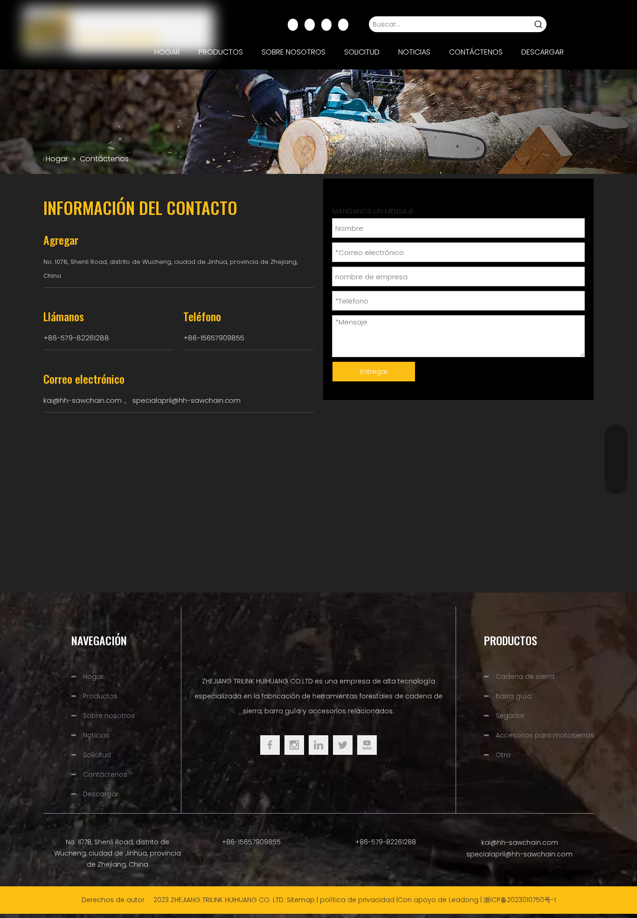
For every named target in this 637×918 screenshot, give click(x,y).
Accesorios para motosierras (545, 735)
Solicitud (97, 754)
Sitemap (301, 899)
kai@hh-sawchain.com (82, 400)
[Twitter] (343, 745)
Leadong (463, 899)
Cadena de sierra (525, 676)
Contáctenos (105, 774)
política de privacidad (357, 899)
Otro (503, 754)
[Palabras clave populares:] (539, 24)
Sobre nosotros (109, 715)
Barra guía (514, 696)
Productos (100, 696)
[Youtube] (326, 24)
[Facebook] (293, 24)
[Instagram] (343, 24)
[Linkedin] (310, 24)
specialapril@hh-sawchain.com (186, 400)
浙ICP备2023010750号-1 (520, 899)
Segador (510, 715)
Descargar (100, 794)
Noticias (96, 735)
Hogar (93, 676)
